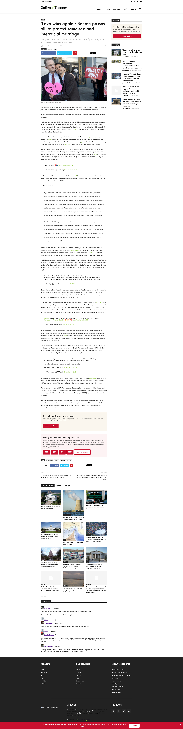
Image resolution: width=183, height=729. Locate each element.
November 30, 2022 (70, 372)
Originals (116, 9)
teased (74, 129)
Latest (108, 9)
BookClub (44, 681)
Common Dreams (52, 49)
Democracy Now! (117, 681)
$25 (54, 452)
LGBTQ (56, 460)
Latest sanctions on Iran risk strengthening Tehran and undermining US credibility (94, 566)
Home (42, 669)
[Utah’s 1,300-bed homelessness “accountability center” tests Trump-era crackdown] (116, 61)
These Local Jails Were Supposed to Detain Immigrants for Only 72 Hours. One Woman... (130, 90)
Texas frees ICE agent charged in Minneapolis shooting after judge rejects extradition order (50, 564)
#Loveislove (49, 460)
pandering (92, 137)
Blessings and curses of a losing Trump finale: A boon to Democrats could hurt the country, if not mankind (92, 477)
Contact (78, 684)
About (78, 669)
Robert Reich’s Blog (118, 669)
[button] (140, 9)
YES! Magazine (116, 689)
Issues (99, 9)
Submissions (80, 681)
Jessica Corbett (46, 46)
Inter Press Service (117, 687)
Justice (42, 19)
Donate (125, 9)
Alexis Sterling (126, 70)
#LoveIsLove (48, 320)
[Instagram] (134, 1)
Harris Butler (126, 108)
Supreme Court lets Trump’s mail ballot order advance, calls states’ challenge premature (132, 102)
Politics (43, 504)
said (95, 154)
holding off (99, 302)
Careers (78, 675)
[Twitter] (137, 1)
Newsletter (44, 672)
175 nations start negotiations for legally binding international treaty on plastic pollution (56, 476)
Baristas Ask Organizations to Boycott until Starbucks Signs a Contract (95, 507)
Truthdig (114, 684)
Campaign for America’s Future (121, 675)
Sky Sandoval (126, 56)
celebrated (92, 378)
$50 (62, 452)
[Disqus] (74, 629)
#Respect (46, 318)
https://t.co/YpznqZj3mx (71, 367)
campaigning (75, 250)
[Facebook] (131, 1)
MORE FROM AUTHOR (63, 486)
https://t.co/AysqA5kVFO (80, 320)
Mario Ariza (125, 95)
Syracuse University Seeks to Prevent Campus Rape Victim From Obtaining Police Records (96, 539)
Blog (42, 678)
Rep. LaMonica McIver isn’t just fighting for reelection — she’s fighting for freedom (49, 536)
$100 (70, 452)
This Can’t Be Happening (119, 672)
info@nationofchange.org (82, 720)
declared (74, 176)
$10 (46, 452)
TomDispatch (116, 678)
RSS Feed (43, 684)
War (65, 540)
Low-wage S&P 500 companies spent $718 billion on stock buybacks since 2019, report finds (73, 566)
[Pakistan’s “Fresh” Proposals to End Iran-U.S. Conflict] (73, 531)
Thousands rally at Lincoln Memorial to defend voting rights (132, 52)
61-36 (49, 139)
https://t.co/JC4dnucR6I (66, 165)
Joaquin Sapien (126, 83)
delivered (90, 252)
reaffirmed (67, 144)
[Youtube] (141, 1)
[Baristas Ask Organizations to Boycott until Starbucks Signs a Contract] (96, 497)
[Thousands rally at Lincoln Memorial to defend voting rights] (51, 497)
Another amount (82, 452)
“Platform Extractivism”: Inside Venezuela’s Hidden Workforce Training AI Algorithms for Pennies (50, 588)
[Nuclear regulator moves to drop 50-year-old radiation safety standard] (73, 503)
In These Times (116, 692)
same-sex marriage (65, 460)
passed (83, 142)
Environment (67, 515)
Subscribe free (50, 426)
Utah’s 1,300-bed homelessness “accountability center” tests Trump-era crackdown (132, 64)
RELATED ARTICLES (47, 486)
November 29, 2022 (70, 170)
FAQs (77, 678)
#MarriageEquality (58, 320)
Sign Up (133, 9)
